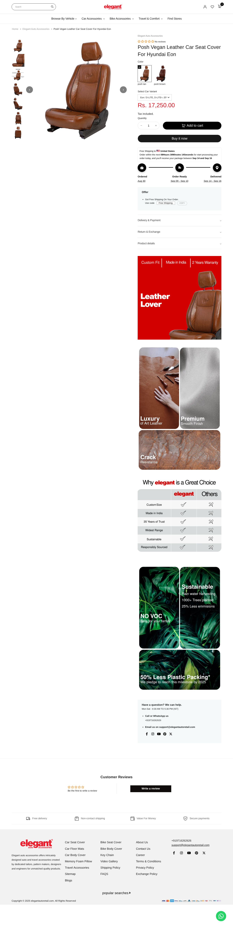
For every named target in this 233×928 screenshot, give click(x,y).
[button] (146, 41)
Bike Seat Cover (110, 842)
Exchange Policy (146, 874)
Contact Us (143, 848)
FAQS (104, 874)
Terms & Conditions (148, 861)
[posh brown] (161, 73)
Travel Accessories (77, 867)
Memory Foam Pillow (78, 861)
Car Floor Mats (74, 848)
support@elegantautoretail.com (177, 727)
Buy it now (179, 138)
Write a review (151, 788)
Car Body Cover (75, 855)
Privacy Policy (145, 867)
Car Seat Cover (75, 842)
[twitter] (203, 853)
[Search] (52, 6)
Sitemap (70, 874)
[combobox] (34, 6)
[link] (173, 853)
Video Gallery (109, 861)
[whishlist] (212, 7)
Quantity (142, 118)
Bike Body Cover (111, 848)
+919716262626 (153, 720)
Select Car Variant (147, 91)
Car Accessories (92, 18)
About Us (142, 842)
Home (15, 29)
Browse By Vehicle (62, 18)
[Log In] (205, 7)
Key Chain (107, 855)
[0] (219, 6)
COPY (182, 203)
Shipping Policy (110, 867)
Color (140, 61)
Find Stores (175, 18)
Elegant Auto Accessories (36, 29)
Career (140, 855)
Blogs (68, 880)
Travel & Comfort (149, 18)
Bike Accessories (120, 18)
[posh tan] (145, 73)
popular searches (115, 893)
